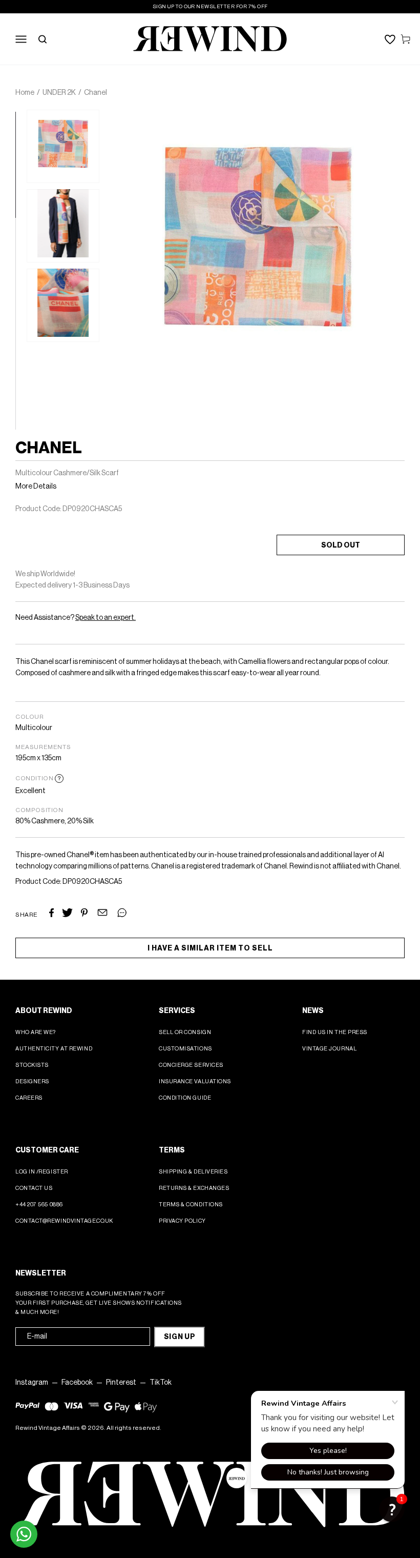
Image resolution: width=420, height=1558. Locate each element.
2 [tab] (20, 223)
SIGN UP (180, 1337)
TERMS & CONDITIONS (191, 1204)
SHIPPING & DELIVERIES (193, 1172)
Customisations (185, 1048)
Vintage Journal (329, 1048)
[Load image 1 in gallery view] (63, 146)
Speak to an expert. (105, 617)
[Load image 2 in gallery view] (63, 225)
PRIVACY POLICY (182, 1221)
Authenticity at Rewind (53, 1048)
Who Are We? (35, 1032)
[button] (392, 1509)
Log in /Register (41, 1172)
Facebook (77, 1382)
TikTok (161, 1382)
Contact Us (34, 1188)
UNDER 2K (59, 92)
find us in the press (334, 1032)
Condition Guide (185, 1098)
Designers (32, 1081)
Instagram (31, 1382)
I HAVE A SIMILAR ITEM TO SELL (210, 948)
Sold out (340, 545)
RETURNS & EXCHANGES (194, 1188)
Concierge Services (191, 1065)
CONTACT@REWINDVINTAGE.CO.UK (64, 1221)
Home (24, 92)
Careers (29, 1098)
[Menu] (21, 39)
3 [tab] (20, 329)
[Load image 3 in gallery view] (63, 305)
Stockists (32, 1065)
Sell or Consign (185, 1032)
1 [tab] (20, 117)
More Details (35, 486)
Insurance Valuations (195, 1081)
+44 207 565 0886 (39, 1204)
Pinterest (121, 1382)
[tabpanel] (63, 146)
